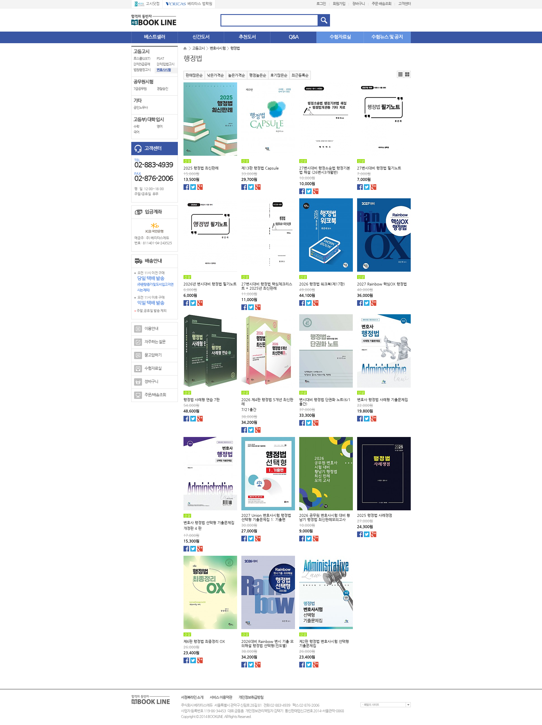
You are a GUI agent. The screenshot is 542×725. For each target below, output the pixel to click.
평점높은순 (257, 75)
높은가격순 (236, 75)
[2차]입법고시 (165, 64)
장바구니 (358, 3)
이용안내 (151, 328)
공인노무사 (141, 107)
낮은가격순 (215, 75)
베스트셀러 (154, 36)
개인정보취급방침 (251, 697)
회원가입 (339, 3)
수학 (136, 126)
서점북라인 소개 (192, 697)
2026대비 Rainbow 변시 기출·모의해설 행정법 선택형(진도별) (267, 643)
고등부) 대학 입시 (149, 119)
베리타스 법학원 (199, 3)
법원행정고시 (142, 70)
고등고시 (141, 51)
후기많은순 (278, 75)
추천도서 (247, 36)
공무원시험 (143, 81)
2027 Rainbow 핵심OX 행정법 (382, 284)
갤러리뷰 (407, 74)
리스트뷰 (400, 74)
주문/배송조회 (155, 394)
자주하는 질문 (155, 341)
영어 (159, 126)
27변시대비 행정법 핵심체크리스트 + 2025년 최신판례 (266, 286)
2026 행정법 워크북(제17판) (322, 284)
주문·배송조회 (381, 3)
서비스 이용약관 (221, 697)
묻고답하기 (153, 355)
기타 (137, 100)
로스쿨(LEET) (142, 58)
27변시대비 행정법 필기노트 (379, 168)
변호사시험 (164, 70)
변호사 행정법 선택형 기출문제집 (208, 522)
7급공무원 (140, 89)
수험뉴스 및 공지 (387, 36)
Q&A (293, 36)
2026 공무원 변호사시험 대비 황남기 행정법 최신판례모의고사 (324, 517)
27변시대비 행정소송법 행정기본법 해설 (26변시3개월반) (324, 170)
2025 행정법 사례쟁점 (374, 515)
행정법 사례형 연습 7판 (201, 399)
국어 (136, 132)
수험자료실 (340, 36)
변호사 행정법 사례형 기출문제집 (382, 399)
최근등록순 (300, 75)
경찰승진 (162, 89)
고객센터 (404, 3)
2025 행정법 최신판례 (200, 168)
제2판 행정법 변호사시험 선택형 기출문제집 (324, 643)
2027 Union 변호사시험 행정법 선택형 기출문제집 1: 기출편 (266, 517)
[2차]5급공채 (142, 64)
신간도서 (201, 36)
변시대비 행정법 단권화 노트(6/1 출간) (325, 401)
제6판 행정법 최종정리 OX (204, 641)
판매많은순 (194, 75)
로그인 (321, 3)
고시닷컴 (152, 3)
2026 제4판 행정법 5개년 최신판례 (267, 401)
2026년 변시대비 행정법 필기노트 (210, 284)
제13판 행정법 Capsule (260, 168)
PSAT (160, 58)
